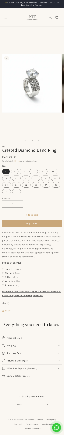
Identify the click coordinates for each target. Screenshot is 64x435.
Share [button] (8, 310)
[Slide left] (25, 140)
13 (53, 171)
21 (16, 185)
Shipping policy (48, 424)
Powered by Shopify (35, 419)
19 (55, 178)
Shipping (17, 161)
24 (46, 185)
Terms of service (32, 424)
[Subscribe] (47, 404)
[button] (6, 17)
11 (34, 171)
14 (6, 178)
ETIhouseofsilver (20, 419)
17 (36, 178)
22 (26, 185)
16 (26, 178)
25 (56, 185)
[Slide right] (38, 140)
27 (16, 191)
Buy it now (32, 223)
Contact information (33, 429)
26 (6, 191)
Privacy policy (18, 424)
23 (36, 185)
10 (24, 171)
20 (6, 185)
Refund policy (51, 419)
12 (43, 171)
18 (45, 178)
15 (16, 178)
